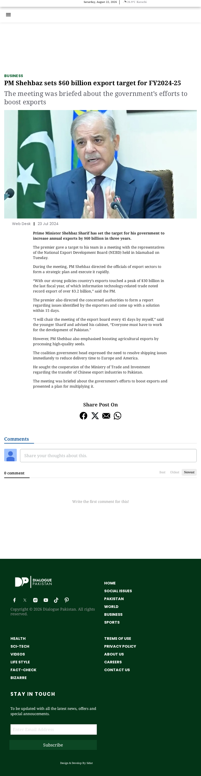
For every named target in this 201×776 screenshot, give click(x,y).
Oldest (174, 472)
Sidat (90, 763)
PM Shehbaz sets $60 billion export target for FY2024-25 (92, 82)
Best (162, 472)
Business (13, 75)
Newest (189, 472)
